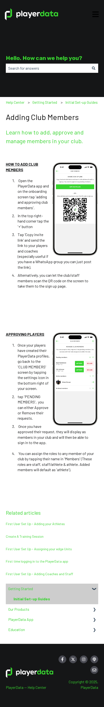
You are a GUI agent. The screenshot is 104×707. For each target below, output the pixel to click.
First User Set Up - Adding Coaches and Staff (39, 574)
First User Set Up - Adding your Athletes (35, 524)
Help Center (15, 102)
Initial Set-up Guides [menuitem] (32, 598)
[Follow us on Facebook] (62, 659)
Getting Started (44, 102)
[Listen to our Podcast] (94, 659)
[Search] (93, 68)
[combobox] (47, 68)
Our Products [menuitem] (18, 609)
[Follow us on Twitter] (73, 659)
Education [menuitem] (16, 629)
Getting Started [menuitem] (20, 588)
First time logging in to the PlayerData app (37, 561)
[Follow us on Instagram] (84, 659)
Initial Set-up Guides (81, 102)
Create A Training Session (25, 536)
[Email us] (94, 670)
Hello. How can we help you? (44, 58)
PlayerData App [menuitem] (20, 619)
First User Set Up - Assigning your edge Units (39, 549)
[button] (94, 589)
